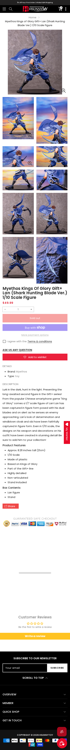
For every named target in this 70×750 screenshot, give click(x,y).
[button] (4, 9)
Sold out (35, 318)
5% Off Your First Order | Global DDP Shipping (35, 3)
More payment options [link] (35, 335)
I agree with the (17, 341)
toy (17, 376)
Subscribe (57, 667)
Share (11, 506)
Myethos (21, 371)
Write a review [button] (35, 636)
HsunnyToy (46, 735)
